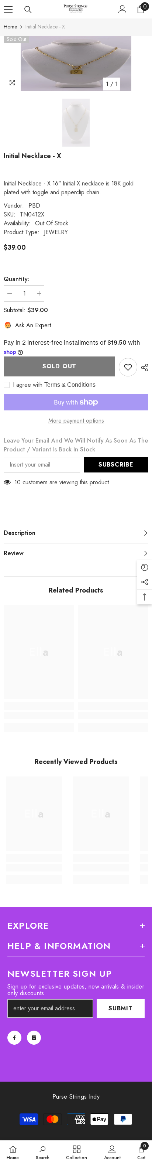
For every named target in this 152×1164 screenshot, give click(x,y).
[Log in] (122, 9)
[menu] (8, 9)
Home (10, 26)
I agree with (27, 385)
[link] (39, 715)
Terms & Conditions (70, 385)
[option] (76, 63)
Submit (120, 1008)
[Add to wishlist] (128, 367)
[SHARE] (142, 367)
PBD (34, 205)
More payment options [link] (76, 420)
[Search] (28, 9)
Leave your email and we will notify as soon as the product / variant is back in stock (76, 445)
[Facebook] (14, 1038)
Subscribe (116, 464)
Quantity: (16, 279)
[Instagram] (34, 1038)
